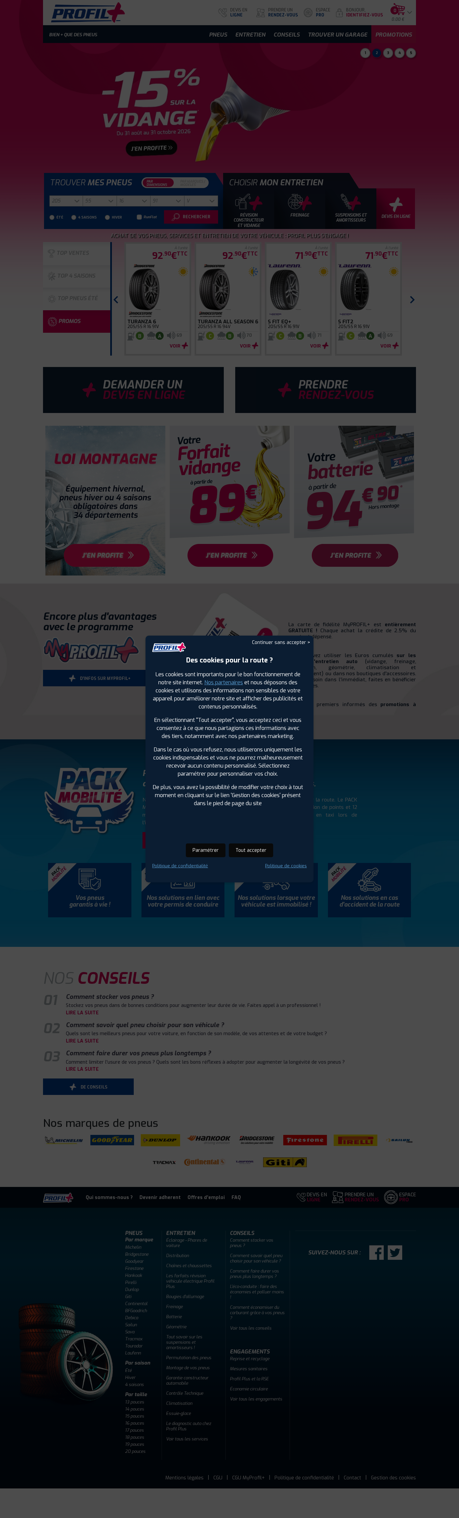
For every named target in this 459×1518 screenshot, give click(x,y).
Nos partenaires (223, 682)
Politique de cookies (286, 866)
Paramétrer (206, 850)
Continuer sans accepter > (281, 642)
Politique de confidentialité (180, 866)
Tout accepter (251, 850)
